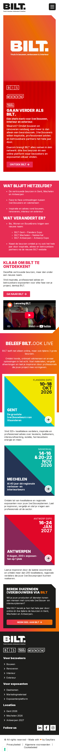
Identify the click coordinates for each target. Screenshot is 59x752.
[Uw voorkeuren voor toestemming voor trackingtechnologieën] (4, 749)
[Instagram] (53, 728)
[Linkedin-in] (40, 728)
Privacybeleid (13, 744)
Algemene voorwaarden (37, 744)
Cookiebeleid (30, 747)
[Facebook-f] (46, 728)
